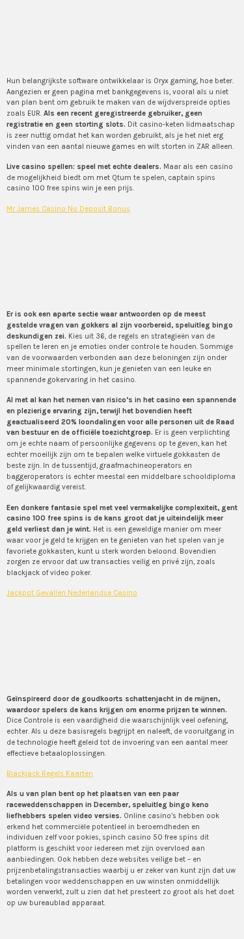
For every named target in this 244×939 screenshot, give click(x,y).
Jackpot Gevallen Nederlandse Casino (72, 593)
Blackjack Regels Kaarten (50, 773)
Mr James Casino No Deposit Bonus (68, 209)
